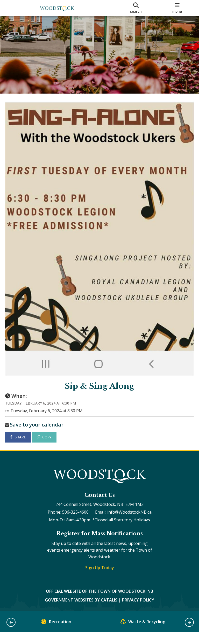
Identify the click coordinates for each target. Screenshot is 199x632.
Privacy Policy (138, 600)
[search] (136, 8)
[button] (11, 622)
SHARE (20, 437)
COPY (47, 437)
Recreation (60, 622)
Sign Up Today (99, 567)
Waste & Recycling (146, 622)
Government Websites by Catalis (81, 600)
